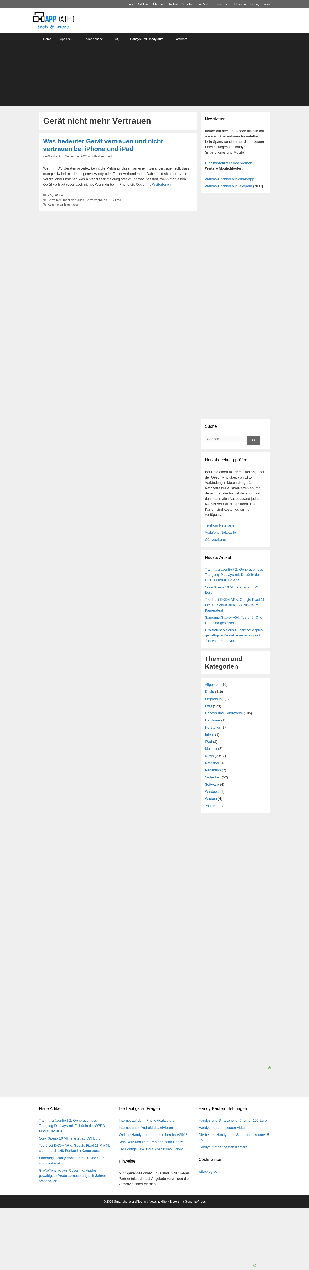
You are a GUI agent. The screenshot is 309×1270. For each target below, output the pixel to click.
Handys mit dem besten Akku (222, 1128)
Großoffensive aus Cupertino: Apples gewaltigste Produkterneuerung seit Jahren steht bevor (234, 635)
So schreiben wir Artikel (196, 4)
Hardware (180, 39)
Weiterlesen (161, 184)
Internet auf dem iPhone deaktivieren (147, 1121)
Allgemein (212, 685)
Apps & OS (67, 39)
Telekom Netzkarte (219, 525)
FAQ (116, 39)
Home (47, 39)
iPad (118, 200)
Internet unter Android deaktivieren (146, 1128)
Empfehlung (214, 699)
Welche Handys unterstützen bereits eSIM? (153, 1135)
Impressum (221, 4)
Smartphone (94, 39)
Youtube (211, 806)
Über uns (158, 4)
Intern (209, 735)
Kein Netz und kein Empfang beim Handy (151, 1142)
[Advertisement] (154, 76)
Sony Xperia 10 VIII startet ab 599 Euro (69, 1138)
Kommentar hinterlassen (64, 204)
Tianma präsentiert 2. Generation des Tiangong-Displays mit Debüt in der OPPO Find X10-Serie (234, 574)
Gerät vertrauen (96, 200)
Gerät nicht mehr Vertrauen (66, 200)
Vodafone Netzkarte (220, 533)
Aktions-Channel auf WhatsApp (229, 179)
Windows (212, 792)
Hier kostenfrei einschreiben (228, 163)
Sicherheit (213, 777)
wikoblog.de (208, 1172)
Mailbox (211, 749)
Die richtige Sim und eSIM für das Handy (151, 1149)
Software (212, 784)
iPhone (60, 195)
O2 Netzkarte (215, 540)
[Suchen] (253, 440)
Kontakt (173, 4)
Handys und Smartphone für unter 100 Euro (233, 1121)
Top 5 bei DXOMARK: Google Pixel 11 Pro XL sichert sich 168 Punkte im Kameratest (234, 605)
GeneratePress (195, 1201)
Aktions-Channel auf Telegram (228, 186)
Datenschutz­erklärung (246, 4)
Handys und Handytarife (146, 39)
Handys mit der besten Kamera (223, 1147)
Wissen (211, 799)
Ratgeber (212, 763)
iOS (111, 200)
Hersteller (212, 727)
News (266, 4)
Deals (209, 692)
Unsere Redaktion (138, 4)
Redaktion (213, 770)
